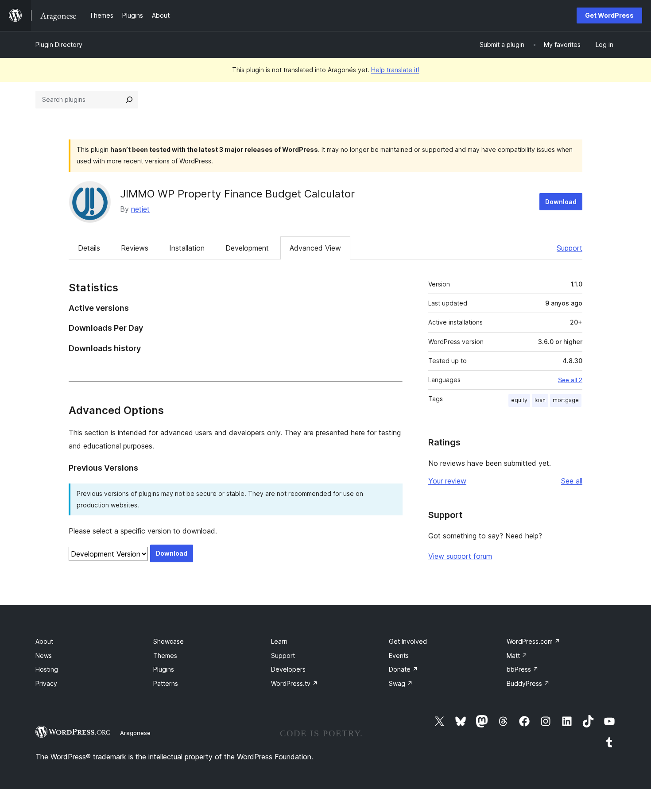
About (44, 641)
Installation (187, 248)
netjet (140, 209)
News (43, 655)
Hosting (46, 669)
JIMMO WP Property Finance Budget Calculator (237, 193)
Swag (401, 683)
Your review (447, 480)
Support (569, 248)
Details (89, 248)
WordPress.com (533, 641)
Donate (403, 669)
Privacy (46, 683)
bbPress (523, 669)
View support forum (460, 556)
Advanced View (315, 248)
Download (561, 201)
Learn (279, 641)
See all (571, 480)
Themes (165, 655)
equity (519, 400)
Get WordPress (609, 15)
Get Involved (408, 641)
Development (247, 248)
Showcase (168, 641)
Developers (288, 669)
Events (399, 655)
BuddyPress (528, 683)
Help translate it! (395, 69)
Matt (517, 655)
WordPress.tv (294, 683)
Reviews (134, 248)
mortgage (566, 400)
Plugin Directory (58, 44)
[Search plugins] (129, 99)
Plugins (163, 669)
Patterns (165, 683)
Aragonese (135, 732)
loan (540, 400)
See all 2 (570, 379)
